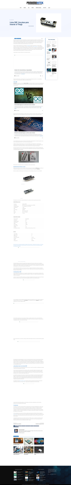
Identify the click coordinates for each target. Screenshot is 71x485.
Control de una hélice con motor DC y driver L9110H (39, 454)
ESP (16, 414)
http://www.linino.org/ (22, 380)
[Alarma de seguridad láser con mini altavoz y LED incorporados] (28, 449)
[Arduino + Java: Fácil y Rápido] (26, 475)
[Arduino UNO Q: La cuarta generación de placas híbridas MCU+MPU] (18, 440)
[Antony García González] (16, 431)
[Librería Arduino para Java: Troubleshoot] (49, 56)
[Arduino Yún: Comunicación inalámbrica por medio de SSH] (49, 49)
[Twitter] (24, 432)
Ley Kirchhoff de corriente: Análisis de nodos (20, 474)
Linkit (14, 414)
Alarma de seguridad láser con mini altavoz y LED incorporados (28, 454)
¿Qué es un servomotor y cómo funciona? (20, 479)
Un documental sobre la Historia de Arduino (49, 65)
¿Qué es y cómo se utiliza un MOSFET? (20, 477)
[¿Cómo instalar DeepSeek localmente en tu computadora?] (37, 480)
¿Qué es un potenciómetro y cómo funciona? (20, 472)
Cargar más (51, 75)
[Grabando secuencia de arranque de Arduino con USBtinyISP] (54, 42)
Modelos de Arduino (19, 38)
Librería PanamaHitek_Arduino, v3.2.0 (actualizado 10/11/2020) (31, 472)
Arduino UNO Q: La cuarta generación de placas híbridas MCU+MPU (17, 444)
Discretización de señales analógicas (38, 445)
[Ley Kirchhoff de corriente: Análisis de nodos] (15, 475)
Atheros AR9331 (35, 46)
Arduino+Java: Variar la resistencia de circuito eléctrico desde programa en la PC (54, 66)
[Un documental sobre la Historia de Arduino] (49, 62)
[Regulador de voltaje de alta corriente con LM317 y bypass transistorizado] (26, 480)
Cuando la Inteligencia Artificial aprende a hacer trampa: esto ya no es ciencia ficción (42, 472)
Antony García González (21, 429)
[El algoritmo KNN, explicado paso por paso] (37, 478)
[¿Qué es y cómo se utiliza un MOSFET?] (15, 477)
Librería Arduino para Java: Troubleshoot (48, 59)
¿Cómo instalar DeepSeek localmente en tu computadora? (42, 480)
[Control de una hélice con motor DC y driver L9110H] (39, 449)
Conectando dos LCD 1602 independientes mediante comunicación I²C (18, 454)
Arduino (15, 38)
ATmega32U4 (28, 45)
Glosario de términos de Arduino (27, 445)
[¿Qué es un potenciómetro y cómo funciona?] (15, 472)
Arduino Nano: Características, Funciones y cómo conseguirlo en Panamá (49, 45)
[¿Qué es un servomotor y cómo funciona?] (15, 479)
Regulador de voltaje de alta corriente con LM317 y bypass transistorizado (31, 480)
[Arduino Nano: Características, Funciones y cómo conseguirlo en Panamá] (49, 42)
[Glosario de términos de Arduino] (28, 441)
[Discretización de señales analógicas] (39, 441)
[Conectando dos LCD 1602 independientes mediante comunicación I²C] (18, 449)
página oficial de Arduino (29, 244)
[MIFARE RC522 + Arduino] (54, 49)
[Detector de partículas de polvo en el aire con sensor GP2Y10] (54, 70)
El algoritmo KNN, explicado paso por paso (43, 477)
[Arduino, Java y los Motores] (49, 70)
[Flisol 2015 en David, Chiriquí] (54, 56)
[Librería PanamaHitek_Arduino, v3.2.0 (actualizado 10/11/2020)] (26, 472)
